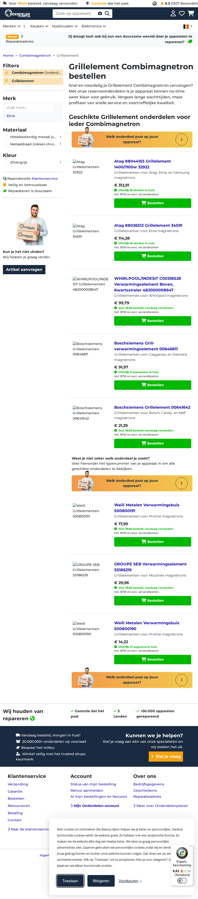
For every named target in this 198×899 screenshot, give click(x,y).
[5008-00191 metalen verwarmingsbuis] (90, 515)
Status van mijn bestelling (93, 784)
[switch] (182, 880)
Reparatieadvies (147, 796)
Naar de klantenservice (30, 829)
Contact (14, 820)
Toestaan (70, 880)
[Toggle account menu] (173, 13)
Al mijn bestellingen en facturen (99, 796)
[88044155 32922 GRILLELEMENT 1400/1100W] (90, 171)
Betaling (15, 813)
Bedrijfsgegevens (148, 784)
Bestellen (155, 203)
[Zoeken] (107, 13)
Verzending (18, 784)
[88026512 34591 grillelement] (90, 236)
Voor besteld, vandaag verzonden (42, 3)
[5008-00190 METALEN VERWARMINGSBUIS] (90, 633)
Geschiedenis (145, 790)
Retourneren (19, 806)
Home (8, 55)
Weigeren (101, 880)
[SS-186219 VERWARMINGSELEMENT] (90, 574)
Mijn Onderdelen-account (96, 806)
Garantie (15, 791)
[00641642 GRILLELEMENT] (90, 418)
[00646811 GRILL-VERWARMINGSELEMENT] (90, 353)
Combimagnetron (35, 55)
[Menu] (190, 847)
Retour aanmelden (87, 790)
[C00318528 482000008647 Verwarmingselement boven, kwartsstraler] (90, 289)
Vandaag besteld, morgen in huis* (50, 735)
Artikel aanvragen (24, 269)
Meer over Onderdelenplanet (161, 806)
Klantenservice (45, 178)
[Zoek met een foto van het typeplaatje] (100, 13)
